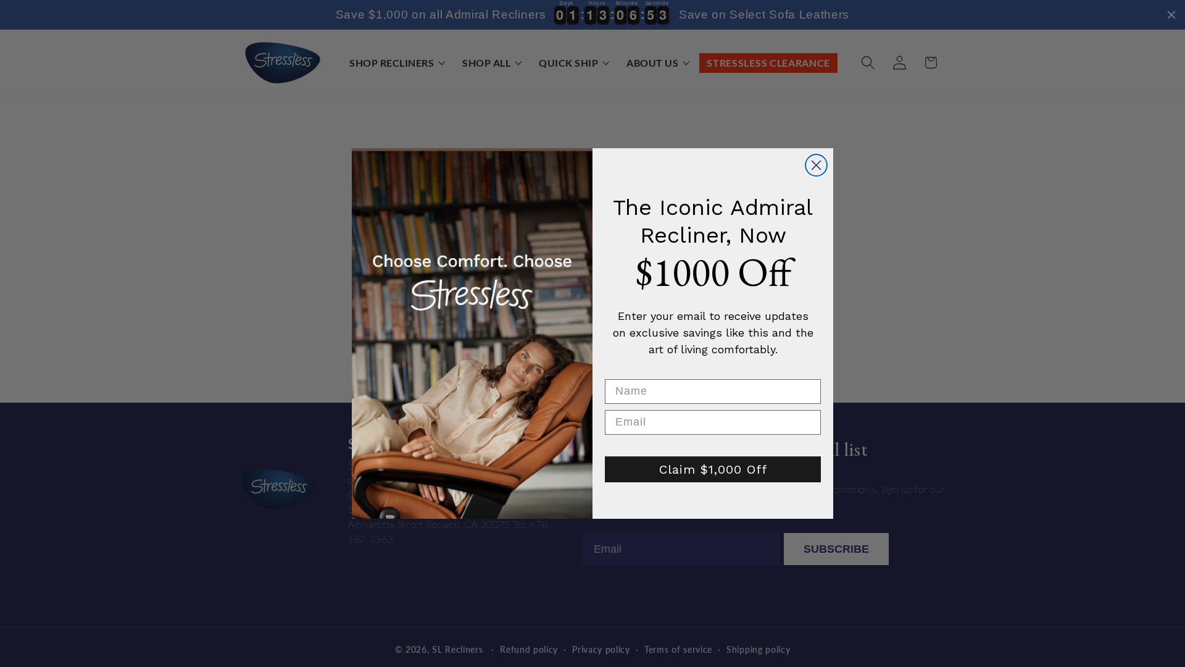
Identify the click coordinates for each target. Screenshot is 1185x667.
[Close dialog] (816, 165)
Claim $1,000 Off (713, 469)
